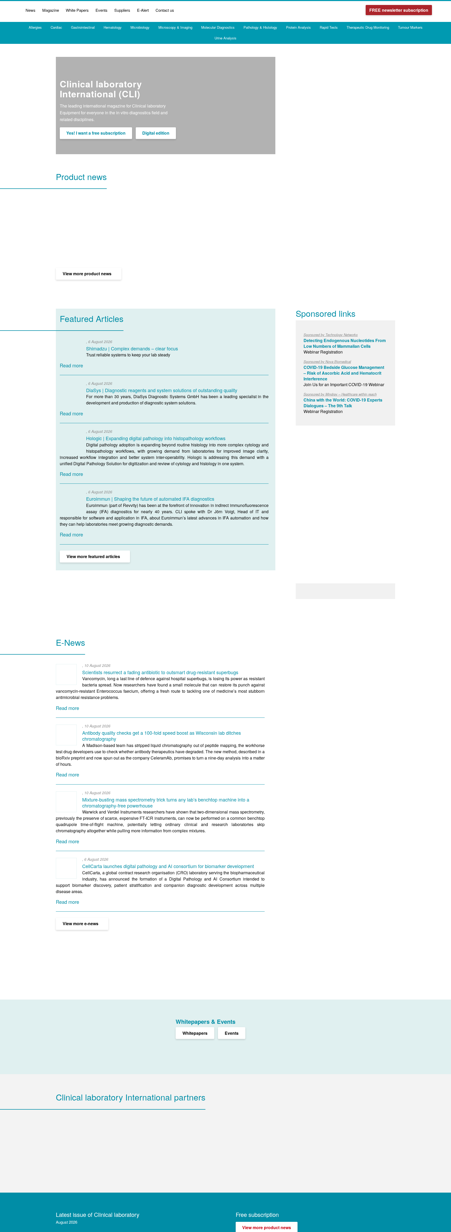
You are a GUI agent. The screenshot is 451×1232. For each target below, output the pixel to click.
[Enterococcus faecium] (66, 674)
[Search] (438, 10)
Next (270, 188)
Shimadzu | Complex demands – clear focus (132, 348)
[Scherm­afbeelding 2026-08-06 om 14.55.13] (70, 350)
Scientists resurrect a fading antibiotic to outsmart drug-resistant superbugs (160, 672)
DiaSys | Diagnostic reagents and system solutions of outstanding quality (161, 390)
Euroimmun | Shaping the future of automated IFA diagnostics (150, 498)
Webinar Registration (345, 343)
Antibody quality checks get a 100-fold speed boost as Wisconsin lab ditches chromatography (161, 735)
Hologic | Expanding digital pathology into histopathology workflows (155, 438)
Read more (71, 365)
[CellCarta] (66, 868)
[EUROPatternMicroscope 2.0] (70, 501)
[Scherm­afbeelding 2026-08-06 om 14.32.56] (70, 392)
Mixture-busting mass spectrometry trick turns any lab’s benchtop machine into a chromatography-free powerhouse (165, 802)
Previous (261, 188)
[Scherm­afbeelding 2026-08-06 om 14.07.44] (70, 440)
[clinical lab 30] (66, 735)
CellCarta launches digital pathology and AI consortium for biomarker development (168, 866)
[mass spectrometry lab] (66, 801)
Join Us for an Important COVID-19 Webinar (344, 373)
